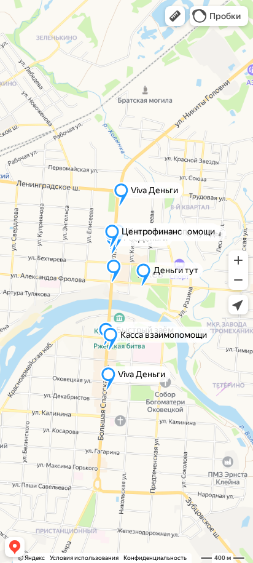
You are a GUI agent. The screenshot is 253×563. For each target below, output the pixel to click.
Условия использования (84, 557)
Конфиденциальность (155, 557)
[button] (175, 16)
